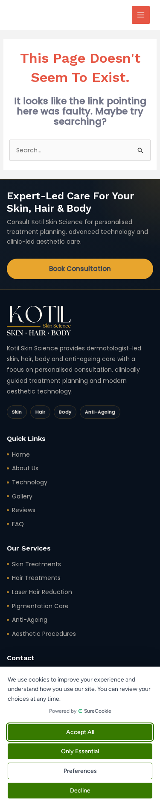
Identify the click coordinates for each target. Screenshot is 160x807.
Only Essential (80, 751)
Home (21, 454)
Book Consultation (80, 268)
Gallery (22, 496)
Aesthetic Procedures (44, 633)
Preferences (80, 771)
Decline (80, 790)
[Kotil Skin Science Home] (39, 320)
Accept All (80, 732)
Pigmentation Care (40, 606)
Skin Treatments (36, 564)
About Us (25, 468)
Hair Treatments (36, 578)
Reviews (23, 510)
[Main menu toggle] (141, 15)
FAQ (18, 524)
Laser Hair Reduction (42, 592)
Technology (29, 482)
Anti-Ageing (29, 619)
